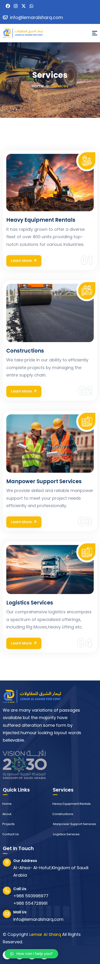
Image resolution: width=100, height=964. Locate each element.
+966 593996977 (30, 896)
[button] (31, 953)
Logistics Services (29, 603)
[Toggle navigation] (94, 33)
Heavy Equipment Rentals (40, 220)
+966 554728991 (30, 903)
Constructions (25, 351)
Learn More (21, 260)
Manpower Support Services (44, 482)
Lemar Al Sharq (45, 934)
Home (38, 86)
